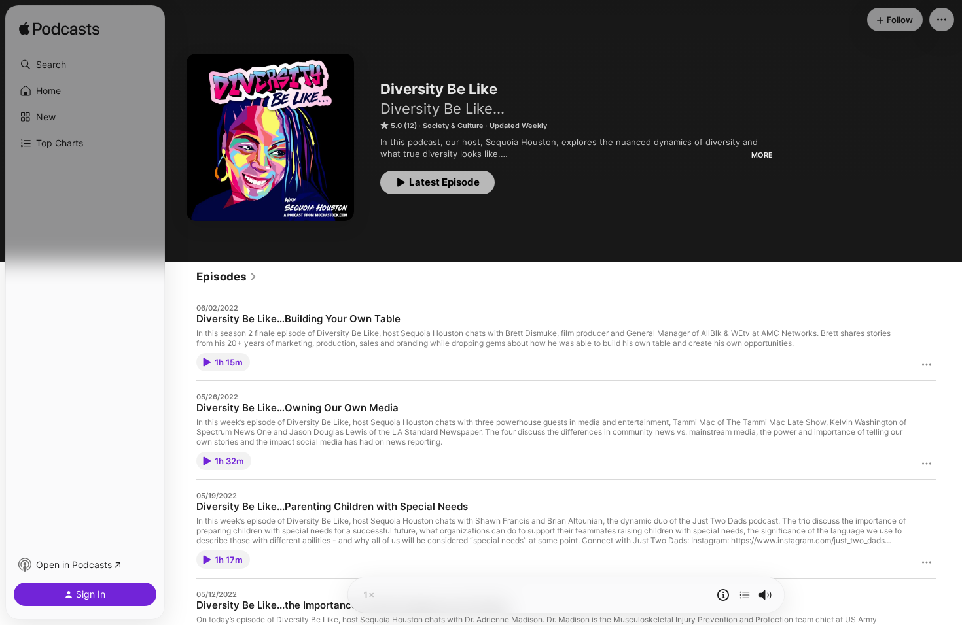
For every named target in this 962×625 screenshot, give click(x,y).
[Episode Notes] (723, 595)
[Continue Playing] (745, 595)
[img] (59, 29)
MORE (762, 155)
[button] (85, 65)
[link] (226, 276)
